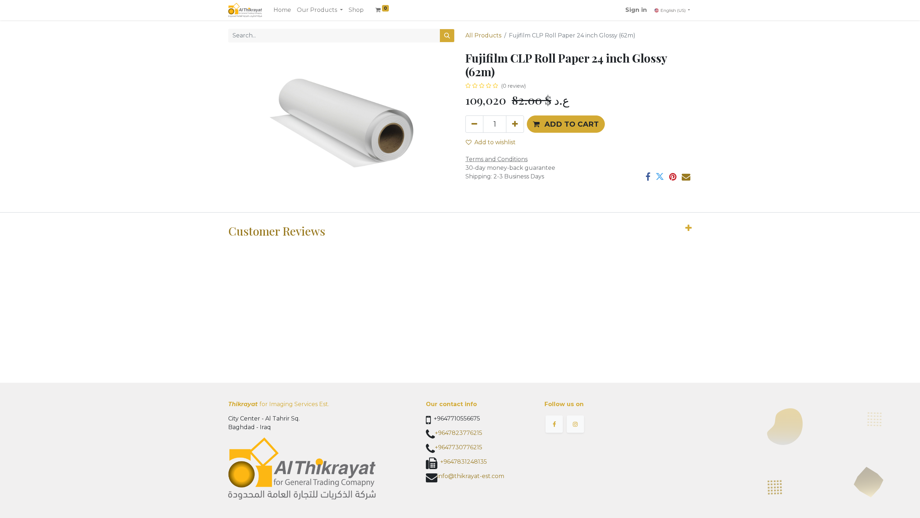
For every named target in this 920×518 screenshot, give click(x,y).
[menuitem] (282, 10)
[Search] (447, 35)
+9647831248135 (463, 461)
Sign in (636, 9)
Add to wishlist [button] (495, 142)
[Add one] (515, 124)
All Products (483, 35)
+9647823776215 (458, 433)
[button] (566, 124)
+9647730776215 (458, 447)
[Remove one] (474, 124)
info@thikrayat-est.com (470, 476)
